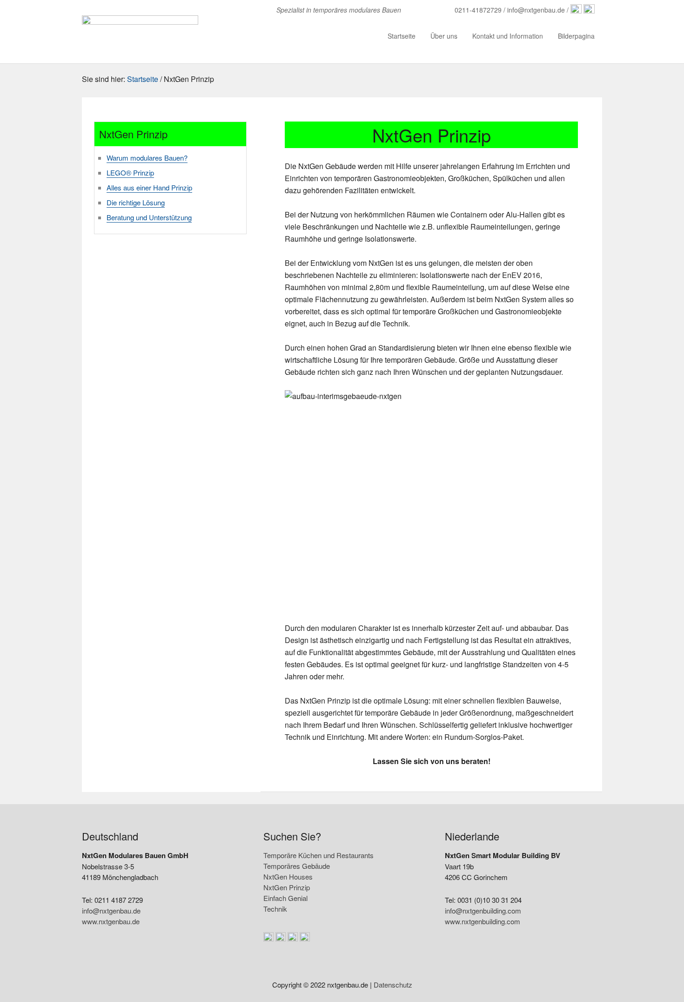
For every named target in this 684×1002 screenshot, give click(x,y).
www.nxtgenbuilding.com (482, 921)
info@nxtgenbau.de (111, 910)
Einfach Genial (285, 898)
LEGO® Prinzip (130, 172)
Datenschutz (393, 984)
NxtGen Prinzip (286, 887)
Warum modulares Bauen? (147, 157)
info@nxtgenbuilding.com (483, 910)
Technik (275, 909)
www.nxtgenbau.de (111, 921)
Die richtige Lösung (136, 202)
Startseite (142, 79)
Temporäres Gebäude (296, 866)
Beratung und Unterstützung (149, 217)
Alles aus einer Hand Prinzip (149, 187)
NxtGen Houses (288, 876)
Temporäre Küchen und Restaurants (318, 855)
